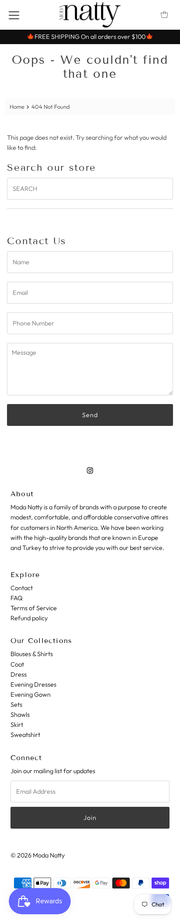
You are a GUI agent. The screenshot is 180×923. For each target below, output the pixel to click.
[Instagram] (90, 470)
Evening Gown (30, 694)
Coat (17, 664)
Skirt (16, 725)
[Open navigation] (14, 15)
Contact (21, 588)
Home (17, 106)
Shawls (20, 715)
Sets (16, 705)
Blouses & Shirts (31, 654)
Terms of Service (33, 608)
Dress (18, 674)
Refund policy (29, 618)
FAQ (16, 598)
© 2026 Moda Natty (37, 855)
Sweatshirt (25, 735)
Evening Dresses (33, 684)
